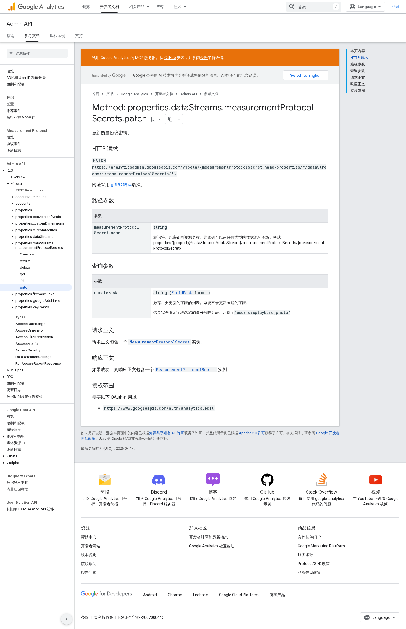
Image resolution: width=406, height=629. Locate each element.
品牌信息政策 (309, 572)
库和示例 (57, 35)
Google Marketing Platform (321, 546)
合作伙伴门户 (309, 537)
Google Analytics (134, 94)
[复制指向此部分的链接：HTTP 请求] (123, 149)
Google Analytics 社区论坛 (211, 546)
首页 (95, 94)
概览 (86, 6)
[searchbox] (37, 53)
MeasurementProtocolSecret (159, 342)
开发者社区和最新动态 (208, 537)
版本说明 (88, 555)
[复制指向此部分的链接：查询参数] (119, 266)
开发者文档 (109, 6)
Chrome (175, 595)
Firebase (200, 595)
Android (150, 595)
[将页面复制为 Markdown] (170, 119)
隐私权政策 (103, 617)
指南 (10, 35)
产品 (110, 94)
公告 (204, 57)
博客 (160, 6)
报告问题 (88, 572)
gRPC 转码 (121, 184)
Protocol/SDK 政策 (314, 563)
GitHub (170, 57)
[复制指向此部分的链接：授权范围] (119, 386)
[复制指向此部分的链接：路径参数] (119, 201)
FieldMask (182, 292)
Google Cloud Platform (239, 595)
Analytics (51, 6)
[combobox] (313, 7)
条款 (85, 617)
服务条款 (305, 555)
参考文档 (32, 35)
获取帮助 (88, 563)
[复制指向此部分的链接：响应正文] (119, 358)
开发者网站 (90, 546)
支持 (79, 35)
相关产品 (136, 6)
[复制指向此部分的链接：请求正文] (119, 330)
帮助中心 (88, 537)
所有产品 (277, 595)
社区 (177, 6)
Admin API (19, 23)
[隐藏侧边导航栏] (66, 619)
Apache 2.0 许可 (252, 433)
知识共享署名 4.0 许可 (166, 433)
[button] (36, 170)
